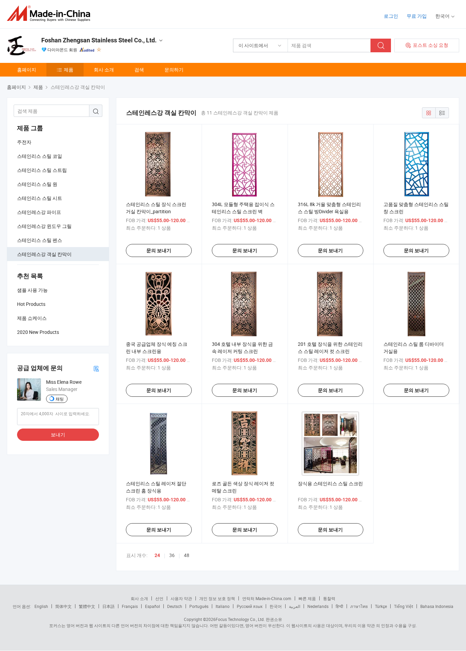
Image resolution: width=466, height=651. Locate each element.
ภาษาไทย (359, 606)
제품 (68, 69)
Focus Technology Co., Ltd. (240, 619)
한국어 (276, 606)
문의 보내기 (158, 250)
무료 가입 (417, 16)
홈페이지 (26, 69)
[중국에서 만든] (50, 13)
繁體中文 (87, 606)
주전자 (24, 142)
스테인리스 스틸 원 (37, 184)
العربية (294, 606)
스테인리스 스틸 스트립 (42, 170)
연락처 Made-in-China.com (266, 598)
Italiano (223, 606)
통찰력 (329, 598)
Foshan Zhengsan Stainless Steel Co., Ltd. (99, 40)
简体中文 (63, 606)
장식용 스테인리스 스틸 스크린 (330, 483)
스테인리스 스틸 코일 (39, 156)
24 (157, 555)
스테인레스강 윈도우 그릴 (44, 226)
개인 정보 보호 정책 (217, 598)
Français (130, 606)
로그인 (391, 16)
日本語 (108, 606)
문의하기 (174, 69)
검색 (139, 69)
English (41, 606)
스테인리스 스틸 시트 (39, 198)
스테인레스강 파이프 (39, 212)
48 (186, 555)
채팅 (60, 399)
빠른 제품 (307, 598)
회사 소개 (104, 69)
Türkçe (381, 606)
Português (198, 606)
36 (172, 555)
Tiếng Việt (403, 606)
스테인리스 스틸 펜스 (39, 240)
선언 (159, 598)
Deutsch (174, 606)
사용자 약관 (181, 598)
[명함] (96, 368)
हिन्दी (339, 606)
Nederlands (318, 606)
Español (152, 606)
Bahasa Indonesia (436, 606)
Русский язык (249, 606)
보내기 (58, 434)
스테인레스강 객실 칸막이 (44, 254)
